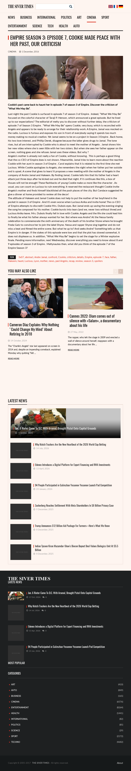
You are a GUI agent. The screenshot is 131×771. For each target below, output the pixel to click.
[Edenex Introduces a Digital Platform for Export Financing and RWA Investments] (16, 633)
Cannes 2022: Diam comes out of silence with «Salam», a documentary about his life (95, 321)
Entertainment (17, 26)
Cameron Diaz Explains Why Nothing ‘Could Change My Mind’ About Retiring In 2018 (34, 329)
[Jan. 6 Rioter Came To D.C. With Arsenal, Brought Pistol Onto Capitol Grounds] (16, 596)
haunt (20, 261)
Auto (76, 26)
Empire (88, 257)
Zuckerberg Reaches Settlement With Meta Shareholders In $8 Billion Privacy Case (74, 505)
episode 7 (98, 257)
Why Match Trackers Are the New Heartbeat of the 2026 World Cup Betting (70, 444)
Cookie (62, 257)
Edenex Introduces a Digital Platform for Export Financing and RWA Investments (72, 464)
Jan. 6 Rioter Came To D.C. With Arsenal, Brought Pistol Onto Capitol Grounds (64, 593)
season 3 (88, 261)
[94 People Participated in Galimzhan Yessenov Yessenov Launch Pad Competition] (16, 653)
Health (63, 26)
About (120, 763)
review (79, 261)
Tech (51, 26)
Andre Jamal (40, 257)
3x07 (21, 257)
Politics (66, 17)
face (107, 257)
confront (52, 257)
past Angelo (61, 261)
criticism (71, 257)
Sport (105, 17)
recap (71, 261)
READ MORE (13, 358)
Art (79, 17)
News (11, 17)
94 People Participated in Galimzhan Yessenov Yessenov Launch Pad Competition (73, 485)
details (80, 257)
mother (44, 261)
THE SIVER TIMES (40, 763)
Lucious (29, 261)
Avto (14, 690)
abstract (29, 257)
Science (37, 26)
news (51, 261)
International (46, 17)
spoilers (98, 261)
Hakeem (12, 261)
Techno (15, 742)
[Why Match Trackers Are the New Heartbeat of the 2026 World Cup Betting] (16, 613)
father (113, 257)
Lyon (36, 261)
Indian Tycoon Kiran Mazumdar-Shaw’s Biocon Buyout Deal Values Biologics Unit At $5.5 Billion (76, 548)
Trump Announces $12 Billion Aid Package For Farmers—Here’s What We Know (72, 526)
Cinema (91, 17)
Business (26, 17)
